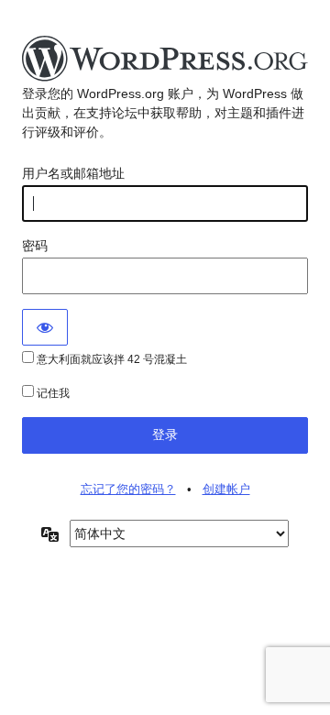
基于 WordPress (165, 59)
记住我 (52, 393)
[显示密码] (45, 327)
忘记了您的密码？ (128, 489)
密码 (35, 245)
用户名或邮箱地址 (73, 173)
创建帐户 (226, 489)
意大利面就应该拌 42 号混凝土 (110, 359)
